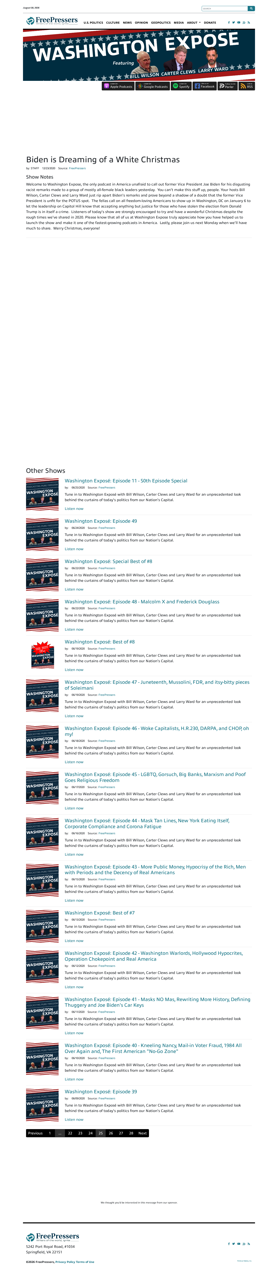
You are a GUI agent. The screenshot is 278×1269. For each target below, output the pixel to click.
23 (80, 1133)
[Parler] (244, 22)
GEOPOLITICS (161, 22)
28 (131, 1133)
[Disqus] (139, 297)
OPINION (141, 22)
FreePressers (52, 22)
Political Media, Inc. (244, 1261)
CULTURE (113, 22)
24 (91, 1133)
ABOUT (192, 22)
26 (111, 1133)
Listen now (74, 509)
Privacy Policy (65, 1262)
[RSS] (249, 22)
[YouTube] (238, 22)
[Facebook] (229, 22)
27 (121, 1133)
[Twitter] (233, 22)
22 (70, 1133)
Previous (35, 1133)
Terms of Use (85, 1262)
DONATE (210, 22)
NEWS (127, 22)
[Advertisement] (139, 124)
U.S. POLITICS (93, 22)
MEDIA (179, 22)
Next (142, 1133)
